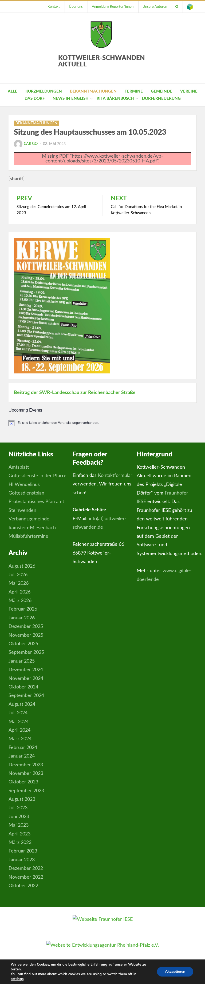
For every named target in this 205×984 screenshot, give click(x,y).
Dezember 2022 (26, 868)
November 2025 (26, 635)
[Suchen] (177, 7)
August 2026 (22, 566)
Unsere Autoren (155, 6)
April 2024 (19, 730)
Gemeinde (161, 91)
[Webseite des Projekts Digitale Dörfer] (190, 7)
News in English (71, 99)
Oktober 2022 (23, 885)
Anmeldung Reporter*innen (112, 6)
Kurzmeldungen (43, 91)
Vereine (189, 91)
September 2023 (26, 790)
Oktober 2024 (23, 687)
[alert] (103, 423)
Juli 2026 (18, 574)
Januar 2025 (22, 661)
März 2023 (20, 842)
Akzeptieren (175, 971)
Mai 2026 (19, 583)
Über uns (76, 6)
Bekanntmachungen (93, 91)
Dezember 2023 (26, 765)
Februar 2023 (23, 851)
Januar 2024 (22, 756)
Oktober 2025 (23, 644)
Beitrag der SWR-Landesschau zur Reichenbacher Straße (75, 392)
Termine (134, 91)
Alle (12, 91)
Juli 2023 (18, 808)
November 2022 (26, 877)
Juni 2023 (19, 816)
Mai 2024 (19, 721)
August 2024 (22, 704)
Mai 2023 (19, 825)
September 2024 (26, 695)
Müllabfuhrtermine (28, 536)
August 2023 (22, 799)
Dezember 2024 (26, 669)
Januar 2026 (22, 618)
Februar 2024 (23, 747)
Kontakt (54, 6)
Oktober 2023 (23, 782)
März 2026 (20, 600)
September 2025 (26, 652)
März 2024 (20, 738)
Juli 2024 (18, 713)
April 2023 (19, 834)
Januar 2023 (22, 860)
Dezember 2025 (26, 626)
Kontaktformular (115, 475)
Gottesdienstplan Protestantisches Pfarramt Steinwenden (36, 502)
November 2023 (26, 773)
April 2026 (19, 592)
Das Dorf (35, 99)
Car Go (31, 144)
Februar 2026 (23, 609)
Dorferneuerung (161, 99)
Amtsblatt (19, 467)
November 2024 (26, 678)
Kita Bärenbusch (115, 99)
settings (17, 979)
